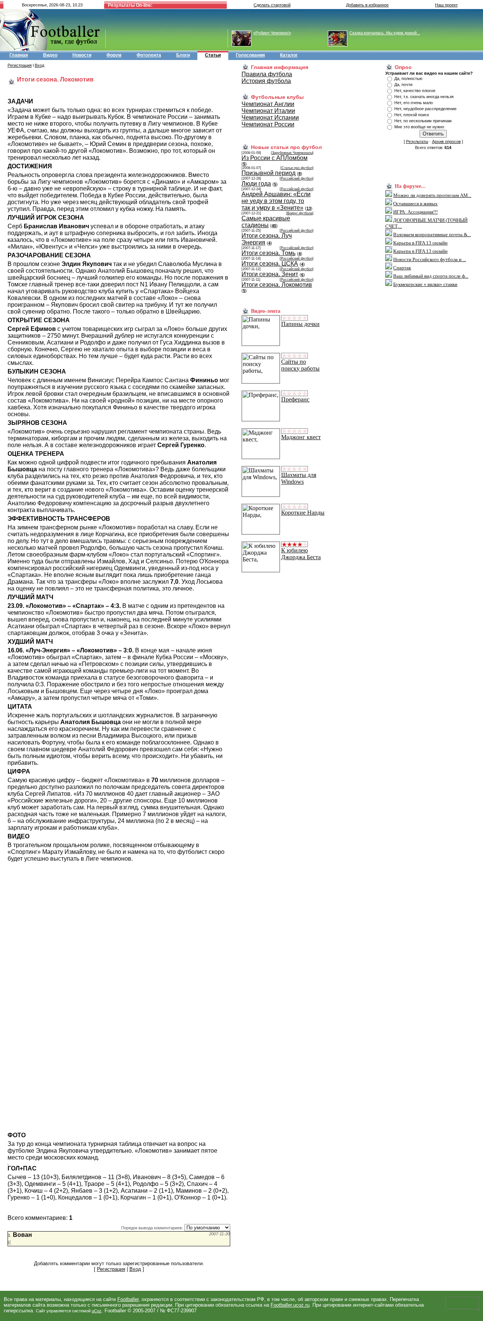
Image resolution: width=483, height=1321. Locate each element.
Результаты (417, 141)
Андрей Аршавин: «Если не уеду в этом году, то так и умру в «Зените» (276, 201)
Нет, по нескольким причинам (423, 120)
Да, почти (403, 84)
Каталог (289, 55)
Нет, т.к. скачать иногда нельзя (424, 96)
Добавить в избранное (367, 5)
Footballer (127, 1299)
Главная (18, 55)
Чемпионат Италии (268, 111)
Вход (39, 65)
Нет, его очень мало (413, 102)
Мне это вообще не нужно (419, 127)
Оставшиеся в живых (415, 203)
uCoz (97, 1311)
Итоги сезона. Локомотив (277, 284)
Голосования (250, 55)
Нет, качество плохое (414, 90)
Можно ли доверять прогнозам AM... (432, 195)
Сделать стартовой (272, 5)
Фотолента (149, 55)
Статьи (213, 55)
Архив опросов (446, 141)
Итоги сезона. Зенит (270, 274)
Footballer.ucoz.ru (290, 1305)
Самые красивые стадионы (266, 221)
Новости (81, 55)
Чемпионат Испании (270, 117)
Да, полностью (408, 78)
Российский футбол (296, 178)
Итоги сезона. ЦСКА (270, 263)
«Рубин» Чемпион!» (272, 33)
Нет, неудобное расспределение (425, 108)
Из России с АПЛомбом (275, 158)
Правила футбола (267, 74)
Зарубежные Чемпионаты (292, 153)
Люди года (256, 183)
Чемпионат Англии (268, 104)
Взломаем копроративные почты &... (432, 234)
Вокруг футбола (299, 213)
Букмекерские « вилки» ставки (425, 284)
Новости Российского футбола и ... (429, 259)
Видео (50, 55)
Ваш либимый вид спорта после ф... (430, 276)
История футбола (266, 81)
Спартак (402, 268)
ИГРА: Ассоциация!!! (415, 212)
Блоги (183, 55)
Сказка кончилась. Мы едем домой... (384, 33)
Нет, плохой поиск (411, 114)
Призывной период (268, 173)
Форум (114, 55)
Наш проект (446, 5)
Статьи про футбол (296, 168)
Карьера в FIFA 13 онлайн (420, 243)
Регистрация (20, 65)
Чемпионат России (268, 124)
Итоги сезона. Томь (268, 253)
